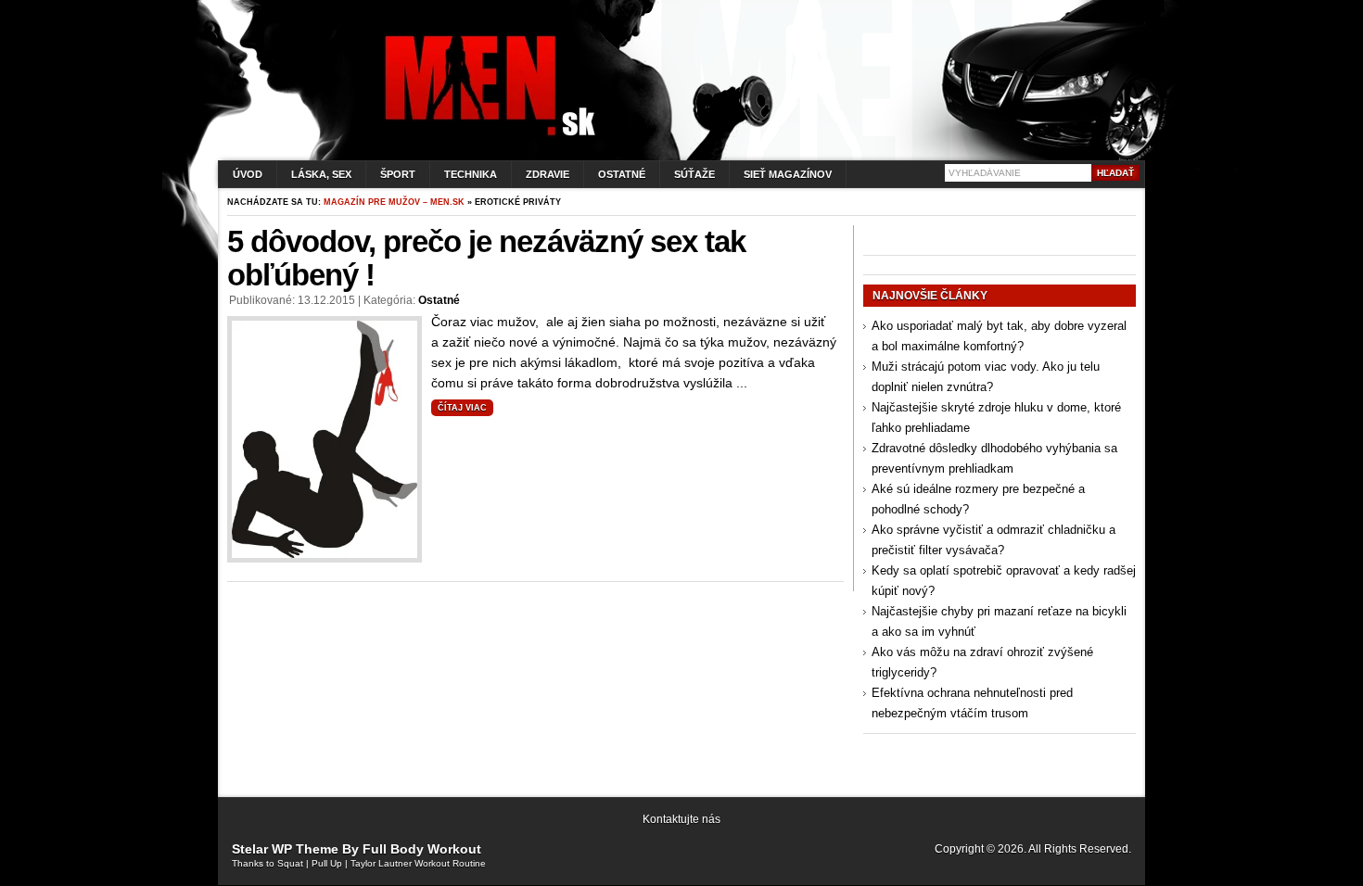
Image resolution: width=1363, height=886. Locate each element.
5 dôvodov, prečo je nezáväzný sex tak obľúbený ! (486, 258)
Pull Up (327, 863)
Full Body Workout (422, 849)
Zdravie (547, 174)
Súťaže (694, 174)
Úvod (247, 174)
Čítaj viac (462, 407)
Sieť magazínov (788, 174)
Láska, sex (321, 174)
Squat (290, 863)
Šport (397, 174)
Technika (470, 174)
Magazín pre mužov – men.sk (394, 202)
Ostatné (621, 174)
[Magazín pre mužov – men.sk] (486, 136)
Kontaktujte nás (681, 819)
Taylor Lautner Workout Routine (418, 863)
